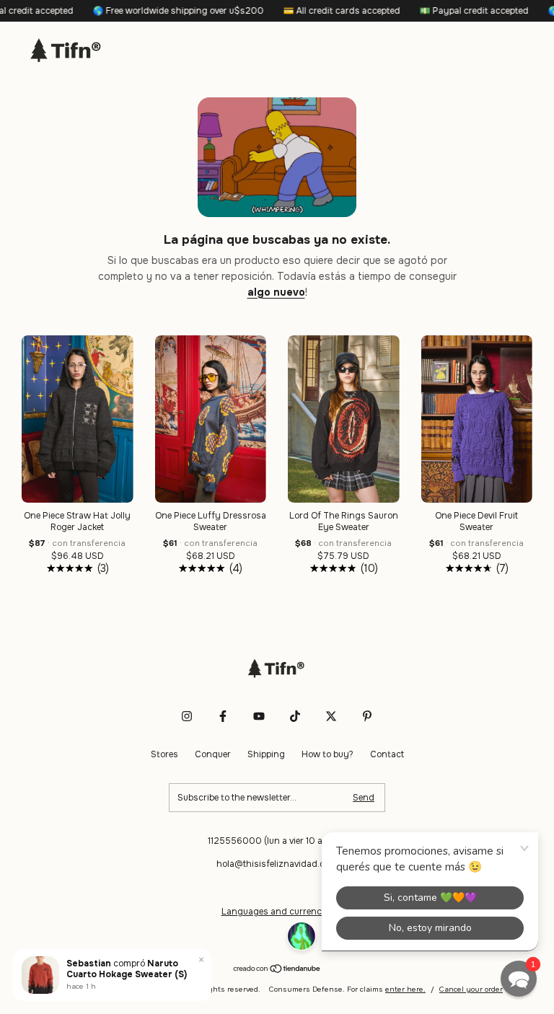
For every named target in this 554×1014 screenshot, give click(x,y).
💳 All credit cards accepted (319, 11)
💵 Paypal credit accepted (451, 11)
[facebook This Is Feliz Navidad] (223, 716)
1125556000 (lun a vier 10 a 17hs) (277, 841)
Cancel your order (471, 989)
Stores (164, 754)
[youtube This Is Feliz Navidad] (259, 716)
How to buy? (327, 754)
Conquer (213, 754)
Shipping (266, 754)
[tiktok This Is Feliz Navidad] (295, 716)
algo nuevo (276, 292)
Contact (387, 754)
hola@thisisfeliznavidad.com (277, 864)
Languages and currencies (277, 911)
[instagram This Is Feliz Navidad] (187, 716)
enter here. (405, 989)
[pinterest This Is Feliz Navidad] (367, 716)
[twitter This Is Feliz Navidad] (331, 716)
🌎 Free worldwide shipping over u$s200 (155, 11)
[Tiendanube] (277, 969)
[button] (519, 979)
